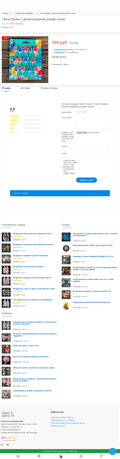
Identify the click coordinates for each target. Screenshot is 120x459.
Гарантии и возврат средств (62, 417)
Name (65, 146)
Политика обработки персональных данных (68, 423)
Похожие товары (49, 88)
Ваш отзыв (66, 118)
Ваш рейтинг (67, 112)
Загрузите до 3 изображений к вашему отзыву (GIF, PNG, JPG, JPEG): (68, 136)
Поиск (90, 4)
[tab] (6, 89)
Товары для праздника (24, 13)
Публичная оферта (58, 426)
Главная (5, 13)
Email (64, 153)
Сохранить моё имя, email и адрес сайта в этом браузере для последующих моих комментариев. (70, 166)
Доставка (25, 88)
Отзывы (6, 88)
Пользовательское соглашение (63, 420)
